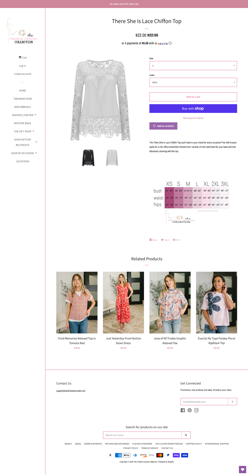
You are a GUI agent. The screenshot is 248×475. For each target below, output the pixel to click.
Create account (22, 74)
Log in (22, 65)
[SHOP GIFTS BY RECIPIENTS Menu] (36, 142)
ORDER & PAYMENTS (93, 443)
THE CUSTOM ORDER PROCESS (169, 443)
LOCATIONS (22, 161)
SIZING (78, 443)
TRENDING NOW (22, 98)
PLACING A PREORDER (142, 443)
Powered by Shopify (166, 461)
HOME (22, 90)
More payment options (193, 118)
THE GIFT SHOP (22, 131)
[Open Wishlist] (242, 469)
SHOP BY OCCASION (22, 153)
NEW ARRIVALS (22, 107)
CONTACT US (167, 448)
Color (152, 75)
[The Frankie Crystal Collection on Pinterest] (189, 411)
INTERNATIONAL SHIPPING (217, 443)
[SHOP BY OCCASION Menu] (36, 153)
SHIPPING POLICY (194, 443)
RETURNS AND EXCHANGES (117, 443)
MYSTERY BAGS (22, 123)
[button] (146, 43)
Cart (24, 57)
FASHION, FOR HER (22, 115)
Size (151, 58)
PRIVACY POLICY (130, 448)
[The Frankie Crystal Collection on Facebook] (182, 411)
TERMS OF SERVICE (149, 448)
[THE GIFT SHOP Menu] (33, 131)
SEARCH (68, 443)
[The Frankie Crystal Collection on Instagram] (196, 411)
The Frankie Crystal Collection (145, 461)
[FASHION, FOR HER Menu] (35, 115)
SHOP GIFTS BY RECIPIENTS (22, 142)
